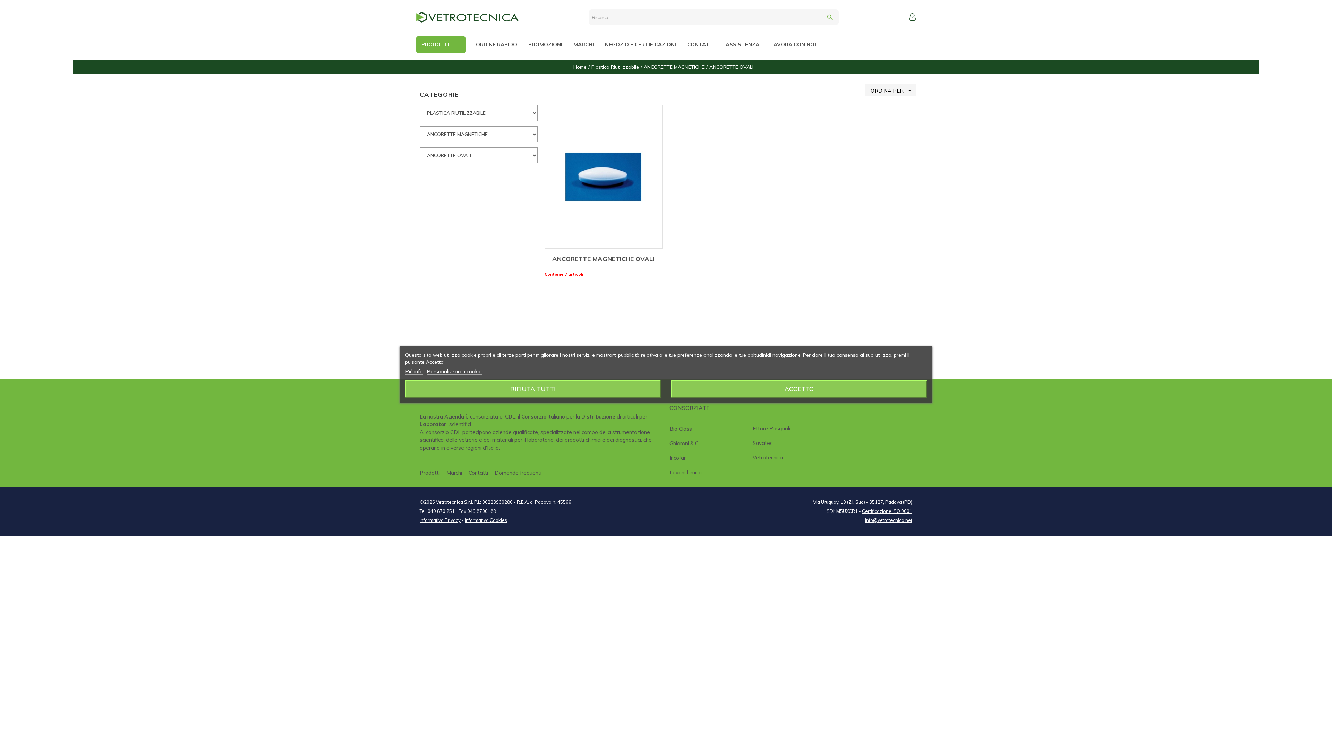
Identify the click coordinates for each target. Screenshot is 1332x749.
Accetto (799, 389)
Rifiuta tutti (533, 389)
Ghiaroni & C (684, 443)
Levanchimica (685, 472)
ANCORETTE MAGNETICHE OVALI (603, 259)
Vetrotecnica (768, 457)
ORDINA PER (892, 90)
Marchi (454, 473)
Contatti (478, 473)
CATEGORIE (439, 94)
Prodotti (430, 473)
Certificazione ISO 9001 (887, 511)
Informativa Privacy (440, 520)
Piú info (414, 371)
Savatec (762, 443)
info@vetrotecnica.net (888, 520)
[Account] (912, 17)
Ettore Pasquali (771, 428)
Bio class (680, 428)
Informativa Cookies (486, 520)
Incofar (677, 458)
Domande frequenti (518, 473)
